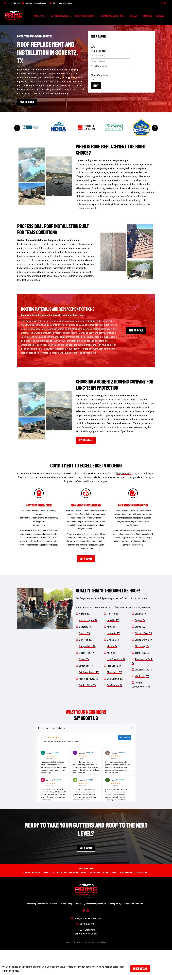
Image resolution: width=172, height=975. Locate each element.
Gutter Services (59, 16)
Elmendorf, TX (86, 665)
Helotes (84, 872)
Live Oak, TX (113, 639)
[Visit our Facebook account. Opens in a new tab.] (162, 3)
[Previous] (17, 128)
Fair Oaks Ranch (71, 872)
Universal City (141, 872)
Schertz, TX (140, 613)
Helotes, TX (112, 613)
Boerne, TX (84, 633)
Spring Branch (126, 872)
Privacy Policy (115, 904)
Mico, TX (111, 652)
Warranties (43, 904)
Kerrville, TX (113, 620)
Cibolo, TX (84, 659)
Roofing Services (84, 16)
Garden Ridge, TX (87, 685)
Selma (114, 872)
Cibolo (59, 872)
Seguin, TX (140, 620)
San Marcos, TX (114, 685)
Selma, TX (140, 626)
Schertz (106, 872)
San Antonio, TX (115, 678)
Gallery (134, 16)
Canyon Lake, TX (87, 646)
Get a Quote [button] (86, 559)
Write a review (125, 738)
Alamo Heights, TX (88, 620)
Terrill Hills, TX (142, 652)
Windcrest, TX (142, 676)
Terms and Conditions (133, 904)
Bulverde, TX (85, 639)
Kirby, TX (111, 626)
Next (96, 85)
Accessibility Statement (95, 904)
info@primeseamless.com (36, 3)
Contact (77, 904)
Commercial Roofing (111, 16)
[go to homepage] (16, 16)
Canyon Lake (48, 872)
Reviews (160, 16)
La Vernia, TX (113, 633)
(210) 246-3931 (14, 3)
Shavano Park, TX (143, 633)
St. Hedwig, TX (142, 646)
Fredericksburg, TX (88, 678)
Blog (70, 904)
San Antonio (95, 872)
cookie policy (12, 970)
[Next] (155, 128)
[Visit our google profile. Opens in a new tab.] (166, 3)
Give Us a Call (27, 102)
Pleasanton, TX (114, 672)
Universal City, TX (143, 669)
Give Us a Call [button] (136, 330)
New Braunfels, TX (116, 659)
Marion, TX (112, 646)
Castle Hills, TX (86, 652)
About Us (39, 16)
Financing (147, 16)
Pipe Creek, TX (114, 665)
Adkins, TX (84, 613)
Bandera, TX (85, 626)
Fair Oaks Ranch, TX (89, 672)
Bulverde (36, 872)
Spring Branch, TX (143, 639)
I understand (140, 968)
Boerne (26, 872)
